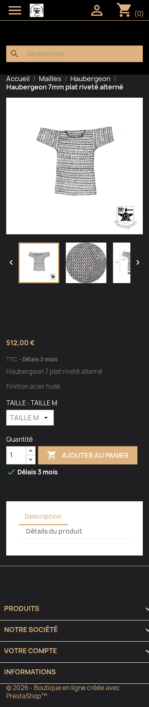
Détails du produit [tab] (54, 531)
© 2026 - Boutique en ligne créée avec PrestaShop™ (63, 691)
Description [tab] (43, 516)
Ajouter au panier (88, 455)
